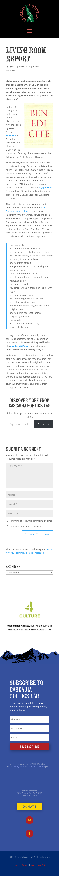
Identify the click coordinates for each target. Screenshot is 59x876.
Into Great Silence (19, 345)
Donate (30, 806)
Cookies (24, 865)
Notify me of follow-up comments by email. (31, 520)
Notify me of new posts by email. (26, 526)
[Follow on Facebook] (29, 834)
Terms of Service (35, 766)
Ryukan (12, 66)
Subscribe (43, 424)
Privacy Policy (18, 766)
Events (36, 66)
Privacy (16, 865)
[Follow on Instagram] (29, 820)
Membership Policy (39, 865)
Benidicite (11, 135)
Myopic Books (46, 187)
